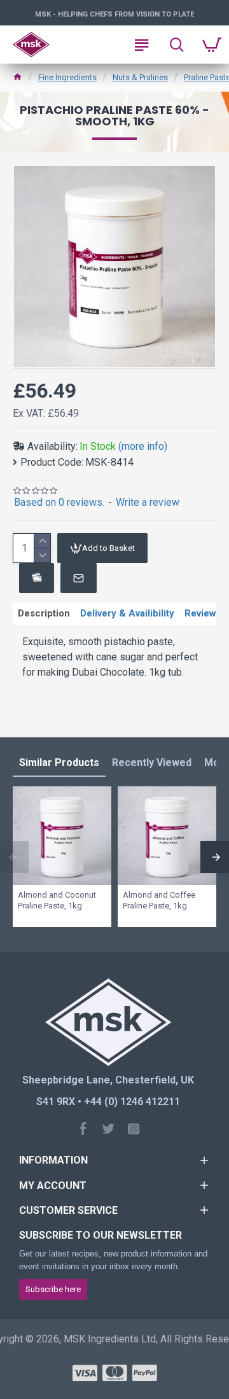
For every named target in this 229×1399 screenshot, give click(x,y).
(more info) (142, 446)
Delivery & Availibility (127, 613)
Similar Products (59, 762)
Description (44, 613)
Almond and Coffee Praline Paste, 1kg (159, 900)
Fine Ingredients (67, 77)
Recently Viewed (151, 762)
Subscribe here (53, 1289)
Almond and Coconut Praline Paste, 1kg (57, 900)
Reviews (202, 613)
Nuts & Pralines (140, 77)
